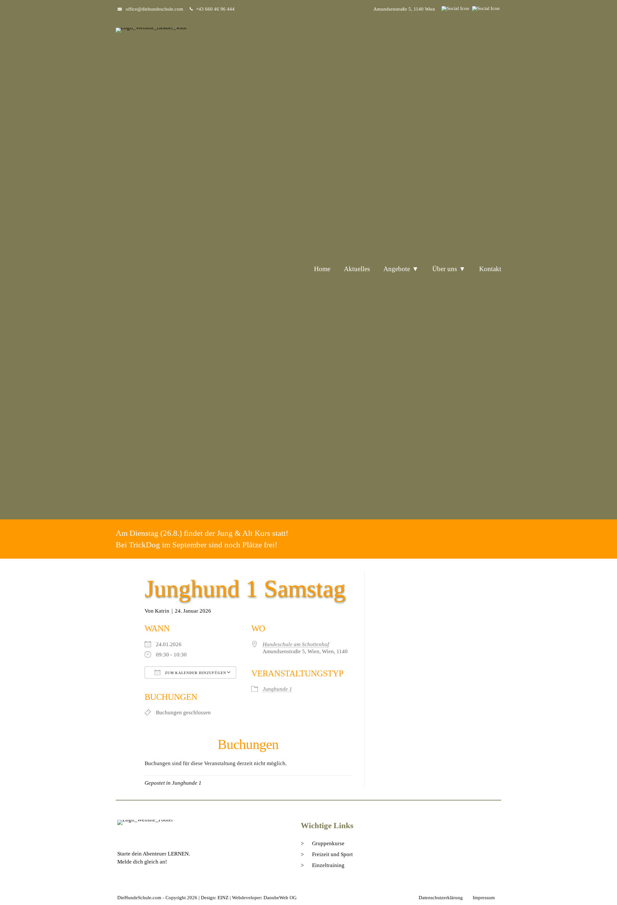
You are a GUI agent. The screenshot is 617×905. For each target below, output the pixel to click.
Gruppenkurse (328, 843)
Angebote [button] (396, 269)
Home (322, 269)
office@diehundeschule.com (154, 9)
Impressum (484, 897)
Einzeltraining (328, 865)
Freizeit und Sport (332, 854)
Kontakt (490, 269)
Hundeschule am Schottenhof (296, 644)
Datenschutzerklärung (441, 897)
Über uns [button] (444, 269)
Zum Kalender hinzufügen (195, 673)
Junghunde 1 (277, 689)
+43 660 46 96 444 (215, 9)
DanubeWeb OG (280, 897)
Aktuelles (357, 269)
